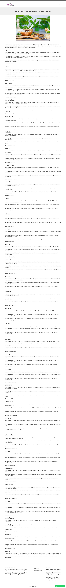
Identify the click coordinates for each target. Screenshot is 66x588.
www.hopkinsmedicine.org (12, 113)
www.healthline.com (10, 80)
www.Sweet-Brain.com (11, 465)
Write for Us (55, 4)
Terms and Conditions (38, 570)
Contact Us (50, 4)
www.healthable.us (10, 226)
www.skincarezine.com (11, 548)
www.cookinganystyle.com (11, 498)
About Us (45, 4)
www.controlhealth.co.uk (11, 320)
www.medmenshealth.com (12, 415)
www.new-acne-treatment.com (12, 531)
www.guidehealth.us (10, 195)
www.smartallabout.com (11, 398)
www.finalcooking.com (11, 145)
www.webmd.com (10, 63)
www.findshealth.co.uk (11, 336)
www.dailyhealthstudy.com (12, 129)
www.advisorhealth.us (11, 256)
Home (41, 4)
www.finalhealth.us (10, 210)
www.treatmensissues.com (12, 481)
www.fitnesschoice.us (11, 366)
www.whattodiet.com (10, 162)
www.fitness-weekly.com (11, 382)
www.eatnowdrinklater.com (12, 448)
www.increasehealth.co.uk (12, 288)
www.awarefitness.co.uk (11, 351)
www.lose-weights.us (11, 432)
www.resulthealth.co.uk (11, 305)
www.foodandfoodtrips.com (12, 179)
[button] (59, 4)
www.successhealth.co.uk (11, 273)
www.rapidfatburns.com (11, 515)
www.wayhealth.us (10, 241)
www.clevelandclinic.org (11, 97)
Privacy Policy (36, 568)
